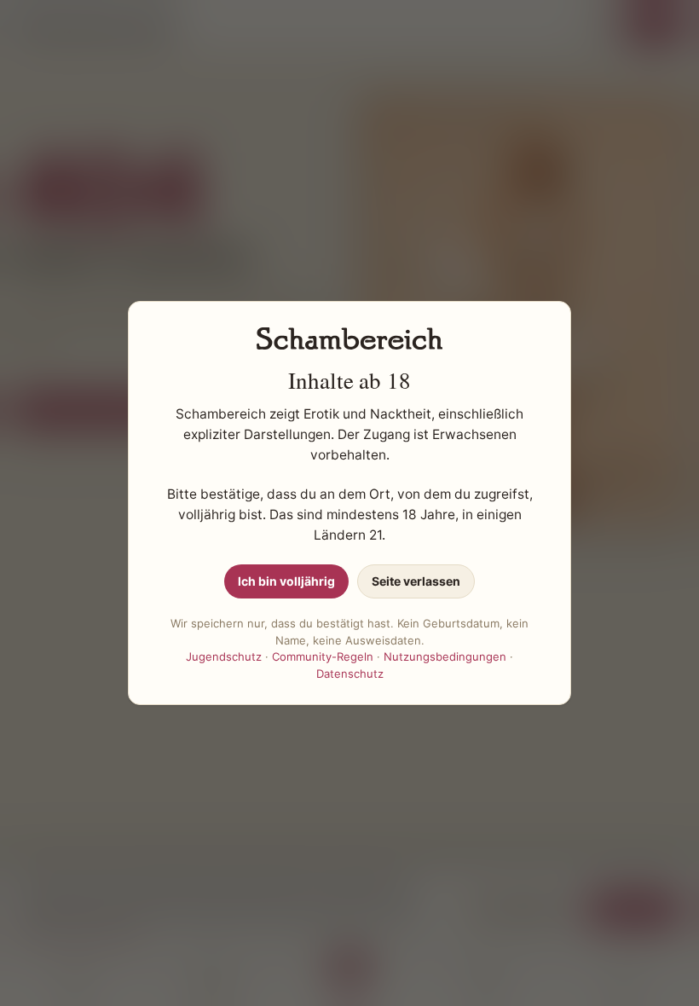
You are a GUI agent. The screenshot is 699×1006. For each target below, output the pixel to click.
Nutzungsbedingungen (445, 656)
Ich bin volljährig (286, 581)
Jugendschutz (224, 656)
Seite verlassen (416, 581)
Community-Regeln (322, 656)
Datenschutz (350, 673)
